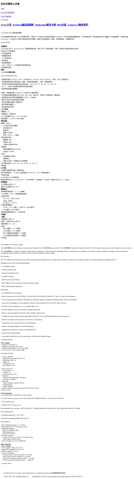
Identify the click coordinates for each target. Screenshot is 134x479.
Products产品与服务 (7, 12)
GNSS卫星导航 (6, 16)
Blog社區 (61, 24)
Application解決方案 (45, 24)
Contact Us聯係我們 (78, 24)
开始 (2, 8)
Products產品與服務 (23, 24)
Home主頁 (6, 24)
